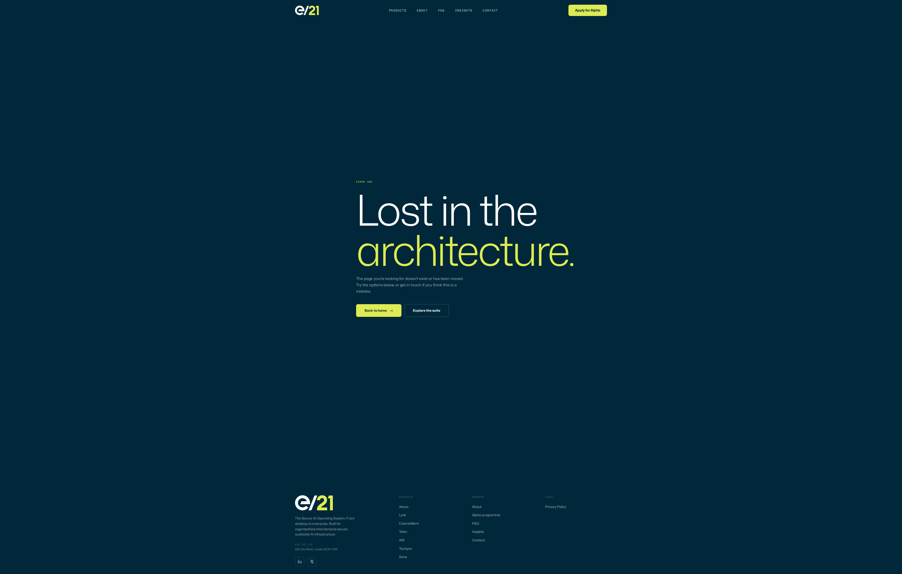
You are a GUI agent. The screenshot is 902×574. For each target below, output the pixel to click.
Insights (463, 10)
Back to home (379, 310)
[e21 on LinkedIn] (299, 561)
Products (397, 10)
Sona (403, 556)
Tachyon (405, 548)
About (422, 10)
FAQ (441, 10)
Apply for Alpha (587, 10)
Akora (403, 506)
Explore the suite (426, 310)
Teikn (403, 531)
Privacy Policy (555, 506)
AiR (401, 540)
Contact (490, 10)
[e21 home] (307, 10)
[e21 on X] (312, 561)
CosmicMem (409, 523)
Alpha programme (486, 515)
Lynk (402, 515)
